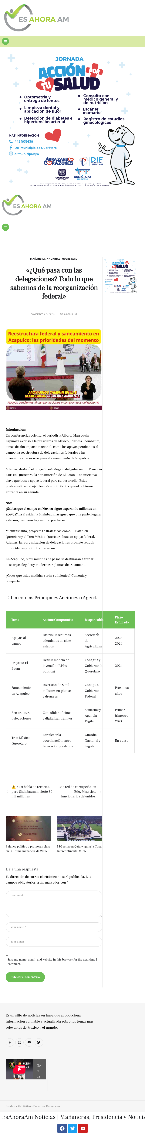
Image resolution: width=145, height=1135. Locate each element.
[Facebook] (62, 1128)
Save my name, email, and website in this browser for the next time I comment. (52, 962)
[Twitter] (39, 1042)
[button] (5, 41)
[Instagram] (19, 1042)
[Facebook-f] (10, 1042)
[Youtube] (29, 1042)
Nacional (53, 258)
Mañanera (37, 258)
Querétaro (70, 258)
